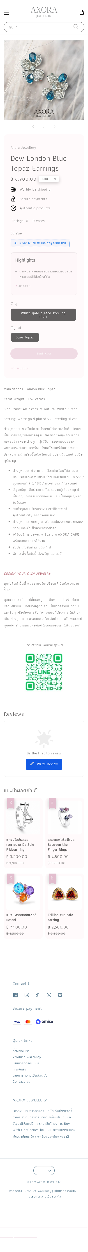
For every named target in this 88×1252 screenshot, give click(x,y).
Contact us (21, 1081)
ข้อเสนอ (16, 233)
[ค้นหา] (76, 27)
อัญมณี (16, 328)
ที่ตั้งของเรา (21, 1051)
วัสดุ (14, 303)
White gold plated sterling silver (43, 314)
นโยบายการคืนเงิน (26, 1063)
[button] (6, 12)
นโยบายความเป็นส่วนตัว (30, 1075)
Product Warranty (27, 1057)
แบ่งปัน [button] (22, 368)
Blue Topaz (25, 337)
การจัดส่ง (19, 1069)
